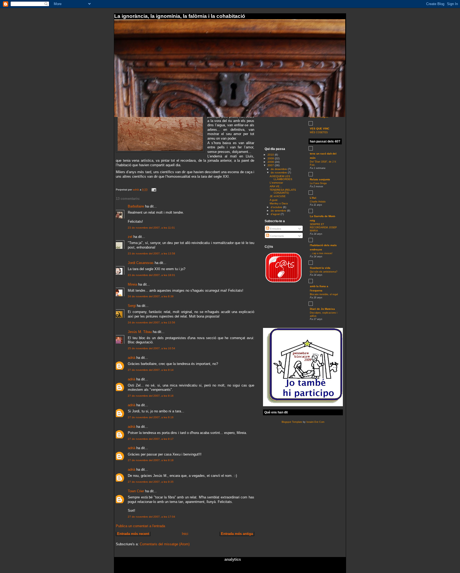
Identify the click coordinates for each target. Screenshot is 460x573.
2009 (271, 158)
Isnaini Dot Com (315, 422)
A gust (273, 199)
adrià (131, 358)
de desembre (279, 169)
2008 (271, 161)
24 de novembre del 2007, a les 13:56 (151, 322)
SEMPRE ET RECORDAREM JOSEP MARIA (323, 227)
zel (130, 237)
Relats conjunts (320, 179)
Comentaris (276, 235)
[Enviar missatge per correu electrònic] (154, 189)
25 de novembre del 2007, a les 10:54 (151, 348)
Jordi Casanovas (141, 263)
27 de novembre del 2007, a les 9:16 (151, 395)
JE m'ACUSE (278, 196)
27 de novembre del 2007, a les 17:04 (151, 516)
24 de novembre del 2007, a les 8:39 (151, 296)
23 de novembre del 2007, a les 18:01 (151, 275)
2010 (271, 154)
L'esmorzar (276, 182)
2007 (271, 165)
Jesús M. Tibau (140, 332)
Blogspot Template (292, 422)
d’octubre (277, 207)
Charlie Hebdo (318, 201)
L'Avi (313, 197)
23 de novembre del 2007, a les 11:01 (151, 227)
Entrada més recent (133, 534)
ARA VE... (276, 186)
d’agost (276, 214)
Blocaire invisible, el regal (324, 294)
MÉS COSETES (319, 132)
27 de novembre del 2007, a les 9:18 (151, 460)
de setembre (279, 210)
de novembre (279, 172)
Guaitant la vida (320, 267)
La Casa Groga (318, 183)
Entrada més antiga (237, 534)
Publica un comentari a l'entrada (140, 526)
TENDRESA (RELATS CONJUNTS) (283, 191)
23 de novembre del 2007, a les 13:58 (151, 253)
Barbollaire (136, 206)
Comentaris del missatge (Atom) (165, 544)
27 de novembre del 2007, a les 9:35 (151, 481)
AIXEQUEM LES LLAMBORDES (281, 178)
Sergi (132, 306)
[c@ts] (283, 283)
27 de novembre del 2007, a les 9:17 (151, 438)
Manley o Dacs (279, 203)
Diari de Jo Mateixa (322, 308)
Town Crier (136, 491)
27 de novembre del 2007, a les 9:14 (151, 369)
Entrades (275, 228)
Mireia (132, 284)
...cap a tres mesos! (321, 253)
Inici (185, 534)
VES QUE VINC (319, 128)
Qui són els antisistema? (323, 271)
